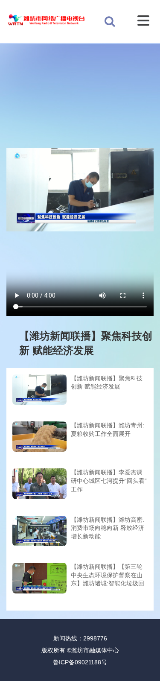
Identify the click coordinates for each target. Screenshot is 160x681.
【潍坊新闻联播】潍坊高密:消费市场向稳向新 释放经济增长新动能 (107, 528)
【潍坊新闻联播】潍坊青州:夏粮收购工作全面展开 (107, 429)
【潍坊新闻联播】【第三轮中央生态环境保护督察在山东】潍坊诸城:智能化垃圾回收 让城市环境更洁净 (107, 575)
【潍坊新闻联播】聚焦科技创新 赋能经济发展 (107, 382)
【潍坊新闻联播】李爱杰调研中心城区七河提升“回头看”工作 (109, 480)
